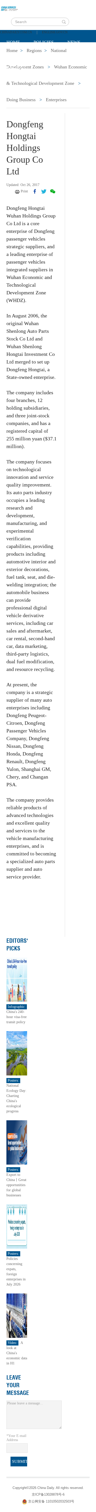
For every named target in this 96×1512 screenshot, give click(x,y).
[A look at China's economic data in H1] (16, 1315)
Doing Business (21, 99)
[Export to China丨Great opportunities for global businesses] (16, 1142)
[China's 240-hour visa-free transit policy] (16, 979)
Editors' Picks (17, 944)
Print (24, 191)
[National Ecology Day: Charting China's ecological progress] (16, 1053)
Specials (17, 55)
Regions (16, 67)
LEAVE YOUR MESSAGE (17, 1385)
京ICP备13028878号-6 (48, 1494)
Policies (44, 42)
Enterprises (56, 99)
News (73, 42)
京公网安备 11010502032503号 (51, 1502)
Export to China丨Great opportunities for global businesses (16, 1185)
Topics (49, 55)
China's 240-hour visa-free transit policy (16, 1017)
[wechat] (52, 191)
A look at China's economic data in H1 (16, 1353)
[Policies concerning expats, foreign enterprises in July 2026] (16, 1226)
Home (13, 42)
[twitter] (43, 191)
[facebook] (34, 191)
